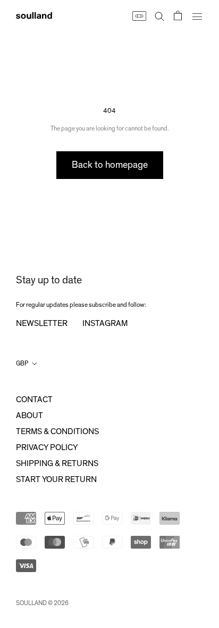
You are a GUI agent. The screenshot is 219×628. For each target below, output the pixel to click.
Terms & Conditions (57, 431)
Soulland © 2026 (42, 603)
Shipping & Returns (57, 463)
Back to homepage (110, 165)
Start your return (56, 479)
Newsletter (42, 323)
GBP (22, 363)
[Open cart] (178, 15)
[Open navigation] (197, 15)
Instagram (105, 323)
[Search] (159, 15)
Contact (34, 399)
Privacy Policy (47, 447)
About (29, 415)
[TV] (138, 15)
